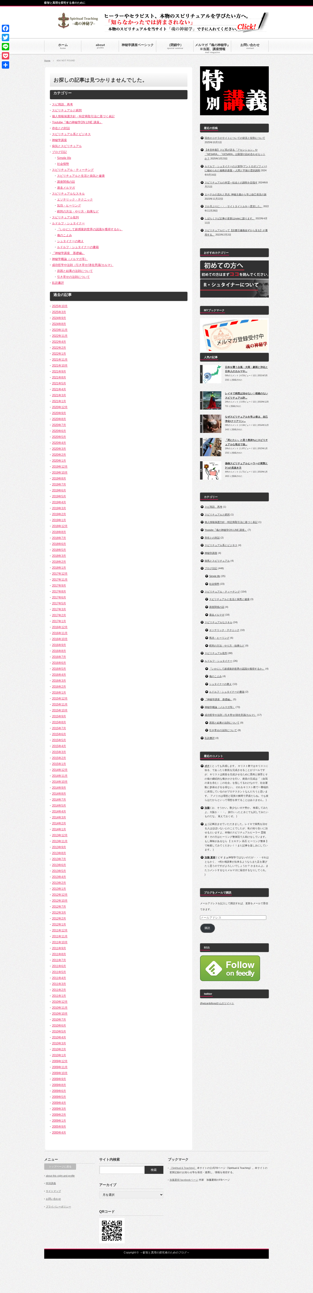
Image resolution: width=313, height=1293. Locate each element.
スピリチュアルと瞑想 (67, 110)
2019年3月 (59, 508)
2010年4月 (59, 1037)
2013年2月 (59, 883)
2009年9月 (59, 1079)
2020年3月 (59, 449)
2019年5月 (59, 496)
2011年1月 (59, 996)
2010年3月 (59, 1043)
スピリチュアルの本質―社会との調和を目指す (231, 182)
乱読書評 (58, 282)
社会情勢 (63, 164)
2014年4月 (59, 811)
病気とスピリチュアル (67, 146)
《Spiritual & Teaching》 (183, 1168)
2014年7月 (59, 799)
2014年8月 (59, 793)
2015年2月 (59, 758)
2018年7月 (59, 538)
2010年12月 (60, 1001)
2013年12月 (60, 835)
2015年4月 (59, 746)
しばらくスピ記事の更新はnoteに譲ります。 (230, 218)
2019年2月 (59, 514)
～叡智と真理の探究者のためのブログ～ (164, 1252)
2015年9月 (59, 716)
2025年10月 (60, 306)
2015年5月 (59, 740)
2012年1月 (59, 924)
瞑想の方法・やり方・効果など (78, 211)
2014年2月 (59, 823)
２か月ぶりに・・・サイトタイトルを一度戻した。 (234, 206)
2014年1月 (59, 829)
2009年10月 (60, 1073)
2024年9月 (59, 318)
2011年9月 (59, 948)
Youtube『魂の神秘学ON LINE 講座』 (77, 122)
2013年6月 (59, 865)
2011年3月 (59, 984)
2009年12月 (60, 1061)
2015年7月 (59, 728)
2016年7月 (59, 657)
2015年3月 (59, 752)
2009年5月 (59, 1097)
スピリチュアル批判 (65, 217)
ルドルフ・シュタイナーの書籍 (78, 247)
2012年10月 (60, 900)
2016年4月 (59, 674)
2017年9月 (59, 585)
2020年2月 (59, 454)
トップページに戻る (60, 1166)
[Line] (5, 46)
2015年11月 (60, 704)
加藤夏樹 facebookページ (184, 1179)
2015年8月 (59, 722)
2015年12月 (60, 698)
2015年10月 (60, 710)
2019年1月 (59, 520)
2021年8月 (59, 377)
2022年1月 (59, 353)
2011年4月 (59, 978)
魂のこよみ (64, 235)
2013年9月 (59, 847)
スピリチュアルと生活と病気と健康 (81, 175)
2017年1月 (59, 621)
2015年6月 (59, 734)
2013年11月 (60, 841)
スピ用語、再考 (62, 104)
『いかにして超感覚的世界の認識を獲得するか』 (90, 229)
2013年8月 (59, 853)
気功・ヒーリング (69, 205)
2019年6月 (59, 490)
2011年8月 (59, 954)
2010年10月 (60, 1013)
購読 (207, 928)
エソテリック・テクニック (75, 199)
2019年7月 (59, 484)
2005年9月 (59, 1126)
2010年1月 (59, 1055)
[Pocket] (5, 55)
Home (47, 60)
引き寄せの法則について (73, 277)
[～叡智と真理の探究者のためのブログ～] (78, 26)
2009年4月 (59, 1103)
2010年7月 (59, 1019)
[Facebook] (5, 28)
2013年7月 (59, 859)
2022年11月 (60, 336)
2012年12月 (60, 894)
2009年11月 (60, 1067)
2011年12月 (60, 930)
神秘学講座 (59, 140)
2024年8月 (59, 324)
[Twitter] (5, 37)
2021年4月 (59, 389)
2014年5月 (59, 805)
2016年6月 (59, 663)
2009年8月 (59, 1085)
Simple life (64, 158)
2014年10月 (60, 781)
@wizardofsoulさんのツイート (217, 1003)
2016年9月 (59, 645)
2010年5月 (59, 1031)
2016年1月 (59, 692)
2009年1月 (59, 1120)
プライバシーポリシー (58, 1206)
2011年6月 (59, 966)
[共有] (5, 65)
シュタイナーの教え (70, 241)
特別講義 (51, 1183)
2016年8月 (59, 651)
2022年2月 (59, 347)
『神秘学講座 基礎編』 (68, 253)
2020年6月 (59, 431)
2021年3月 (59, 395)
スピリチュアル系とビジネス (71, 134)
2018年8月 (59, 532)
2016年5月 (59, 669)
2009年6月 (59, 1091)
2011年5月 (59, 972)
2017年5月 (59, 603)
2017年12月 (60, 573)
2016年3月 (59, 680)
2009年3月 (59, 1109)
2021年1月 (59, 401)
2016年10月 (60, 639)
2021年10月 (60, 365)
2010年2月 (59, 1049)
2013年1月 (59, 889)
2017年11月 (60, 579)
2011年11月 (60, 936)
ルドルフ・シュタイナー (68, 223)
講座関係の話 (66, 181)
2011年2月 (59, 990)
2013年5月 (59, 871)
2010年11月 (60, 1007)
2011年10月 (60, 942)
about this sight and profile (60, 1175)
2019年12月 (60, 466)
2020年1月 (59, 460)
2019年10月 (60, 472)
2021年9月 (59, 371)
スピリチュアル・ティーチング (73, 170)
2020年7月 (59, 425)
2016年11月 (60, 633)
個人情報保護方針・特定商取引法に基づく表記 (83, 116)
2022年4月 (59, 341)
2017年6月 (59, 597)
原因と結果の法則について (75, 271)
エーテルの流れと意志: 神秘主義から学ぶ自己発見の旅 (235, 194)
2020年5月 (59, 437)
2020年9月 (59, 413)
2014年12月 (60, 770)
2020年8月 (59, 419)
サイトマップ (53, 1191)
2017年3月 (59, 609)
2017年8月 (59, 591)
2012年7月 (59, 906)
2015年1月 (59, 764)
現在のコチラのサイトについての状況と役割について (235, 138)
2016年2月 (59, 686)
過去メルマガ (66, 187)
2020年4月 (59, 443)
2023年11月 (60, 330)
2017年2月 (59, 615)
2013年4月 (59, 877)
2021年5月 (59, 383)
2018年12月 (60, 526)
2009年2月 (59, 1114)
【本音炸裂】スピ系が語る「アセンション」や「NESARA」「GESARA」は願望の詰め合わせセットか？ (235, 154)
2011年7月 (59, 960)
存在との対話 (61, 128)
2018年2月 (59, 561)
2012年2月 (59, 918)
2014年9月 (59, 787)
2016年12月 (60, 627)
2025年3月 (59, 312)
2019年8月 (59, 478)
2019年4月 (59, 502)
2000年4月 (59, 1132)
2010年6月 (59, 1025)
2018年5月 (59, 550)
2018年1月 (59, 567)
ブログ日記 (59, 152)
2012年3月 (59, 912)
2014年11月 (60, 776)
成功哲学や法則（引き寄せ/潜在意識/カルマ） (82, 265)
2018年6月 (59, 544)
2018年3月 (59, 556)
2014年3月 (59, 817)
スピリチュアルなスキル (68, 193)
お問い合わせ (53, 1198)
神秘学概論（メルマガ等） (70, 259)
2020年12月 (60, 407)
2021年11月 (60, 359)
